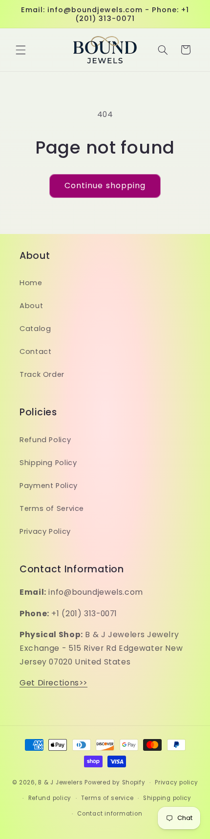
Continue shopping (105, 185)
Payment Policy (49, 485)
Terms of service (107, 798)
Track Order (42, 374)
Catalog (35, 328)
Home (31, 283)
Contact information (109, 814)
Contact (35, 351)
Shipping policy (167, 798)
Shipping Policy (48, 463)
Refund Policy (45, 440)
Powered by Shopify (114, 782)
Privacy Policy (45, 531)
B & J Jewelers (60, 782)
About (31, 306)
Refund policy (50, 798)
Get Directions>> (53, 682)
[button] (20, 50)
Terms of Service (52, 508)
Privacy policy (176, 782)
